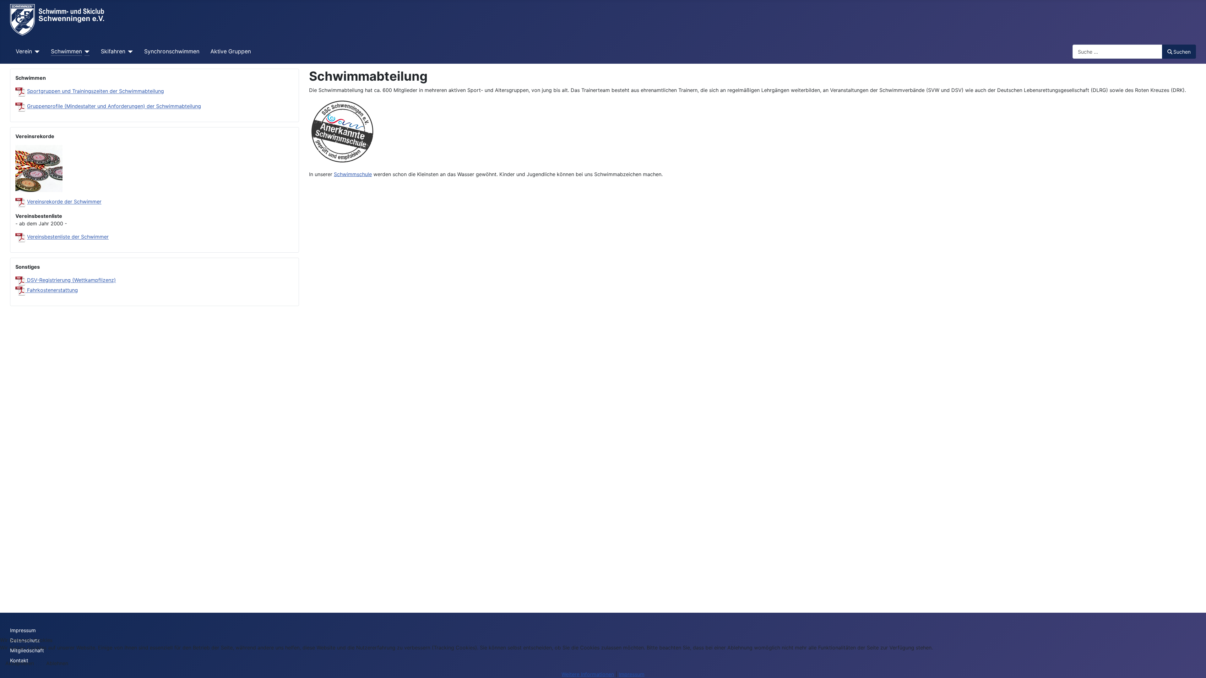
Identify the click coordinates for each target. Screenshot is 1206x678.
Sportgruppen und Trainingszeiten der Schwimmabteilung (95, 91)
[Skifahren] (129, 51)
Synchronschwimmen (171, 51)
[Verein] (36, 51)
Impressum (23, 630)
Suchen (1182, 52)
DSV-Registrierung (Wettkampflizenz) (71, 280)
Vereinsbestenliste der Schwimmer (68, 237)
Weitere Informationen (588, 674)
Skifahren (113, 51)
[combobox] (1117, 52)
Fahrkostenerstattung (51, 290)
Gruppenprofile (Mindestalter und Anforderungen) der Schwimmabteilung (114, 106)
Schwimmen (66, 51)
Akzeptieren (19, 663)
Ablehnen (57, 663)
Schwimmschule (353, 174)
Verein (24, 51)
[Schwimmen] (86, 51)
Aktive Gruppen (230, 51)
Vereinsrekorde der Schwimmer (64, 202)
